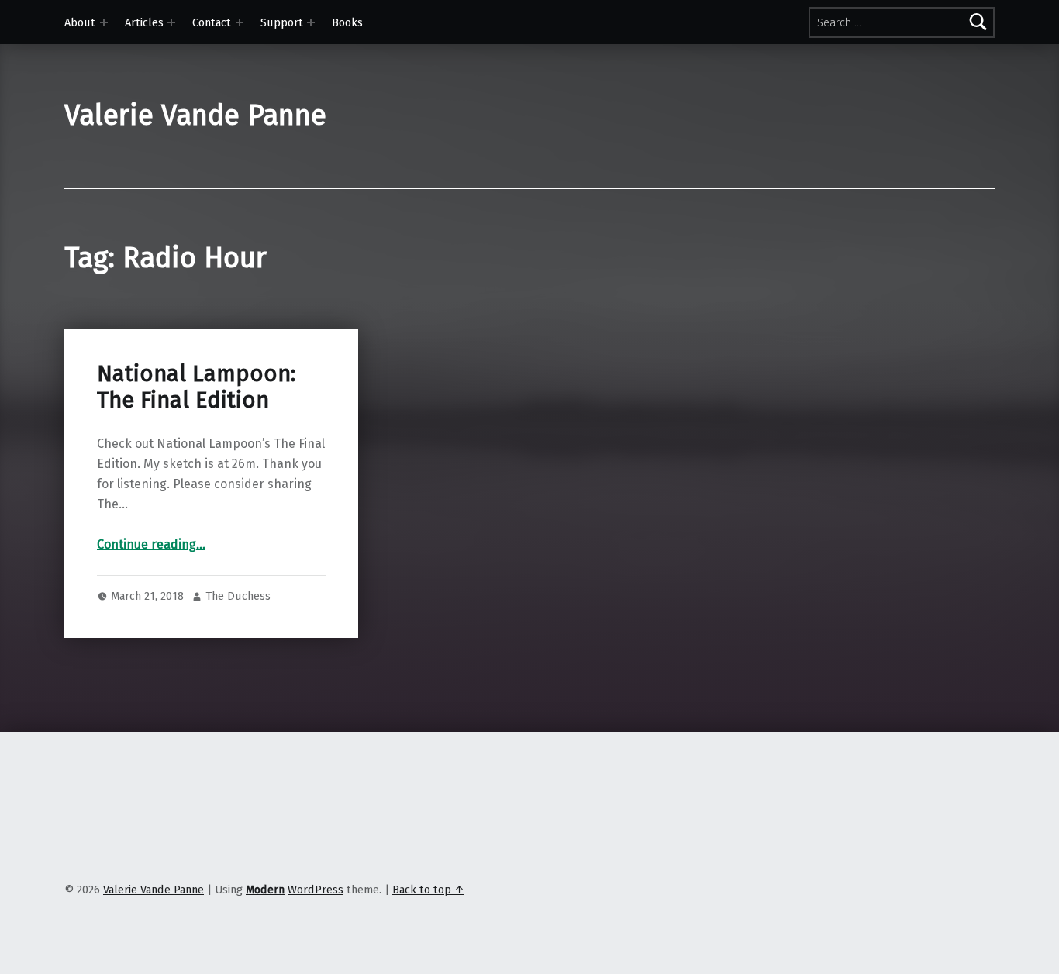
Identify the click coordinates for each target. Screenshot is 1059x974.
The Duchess (238, 596)
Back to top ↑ (428, 890)
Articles (144, 22)
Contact (211, 22)
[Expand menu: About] (104, 22)
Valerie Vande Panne (195, 115)
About (79, 22)
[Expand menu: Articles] (171, 22)
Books (347, 22)
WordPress (315, 890)
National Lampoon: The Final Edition (196, 387)
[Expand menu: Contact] (239, 22)
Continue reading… (151, 544)
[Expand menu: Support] (311, 22)
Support (281, 22)
